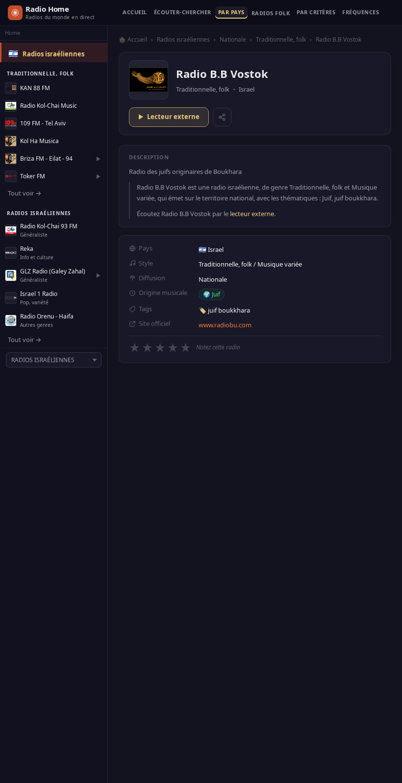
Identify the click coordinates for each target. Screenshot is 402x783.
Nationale (233, 39)
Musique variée (279, 264)
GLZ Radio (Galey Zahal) (52, 271)
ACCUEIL (135, 12)
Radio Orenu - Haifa (47, 316)
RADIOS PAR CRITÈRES (316, 12)
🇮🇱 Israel (211, 249)
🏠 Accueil (133, 39)
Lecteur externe (173, 116)
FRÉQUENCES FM (360, 12)
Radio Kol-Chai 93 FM (48, 226)
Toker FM (32, 176)
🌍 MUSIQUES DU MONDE (271, 15)
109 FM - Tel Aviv (43, 123)
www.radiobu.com (225, 324)
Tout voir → (24, 193)
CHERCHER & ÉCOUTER (182, 12)
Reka (26, 249)
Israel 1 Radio (38, 294)
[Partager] (222, 117)
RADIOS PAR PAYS (231, 12)
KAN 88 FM (35, 88)
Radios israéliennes (53, 53)
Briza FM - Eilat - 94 (46, 158)
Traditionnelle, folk (281, 39)
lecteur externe (252, 213)
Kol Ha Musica (39, 141)
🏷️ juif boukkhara (224, 310)
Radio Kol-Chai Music (48, 105)
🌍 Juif (211, 294)
